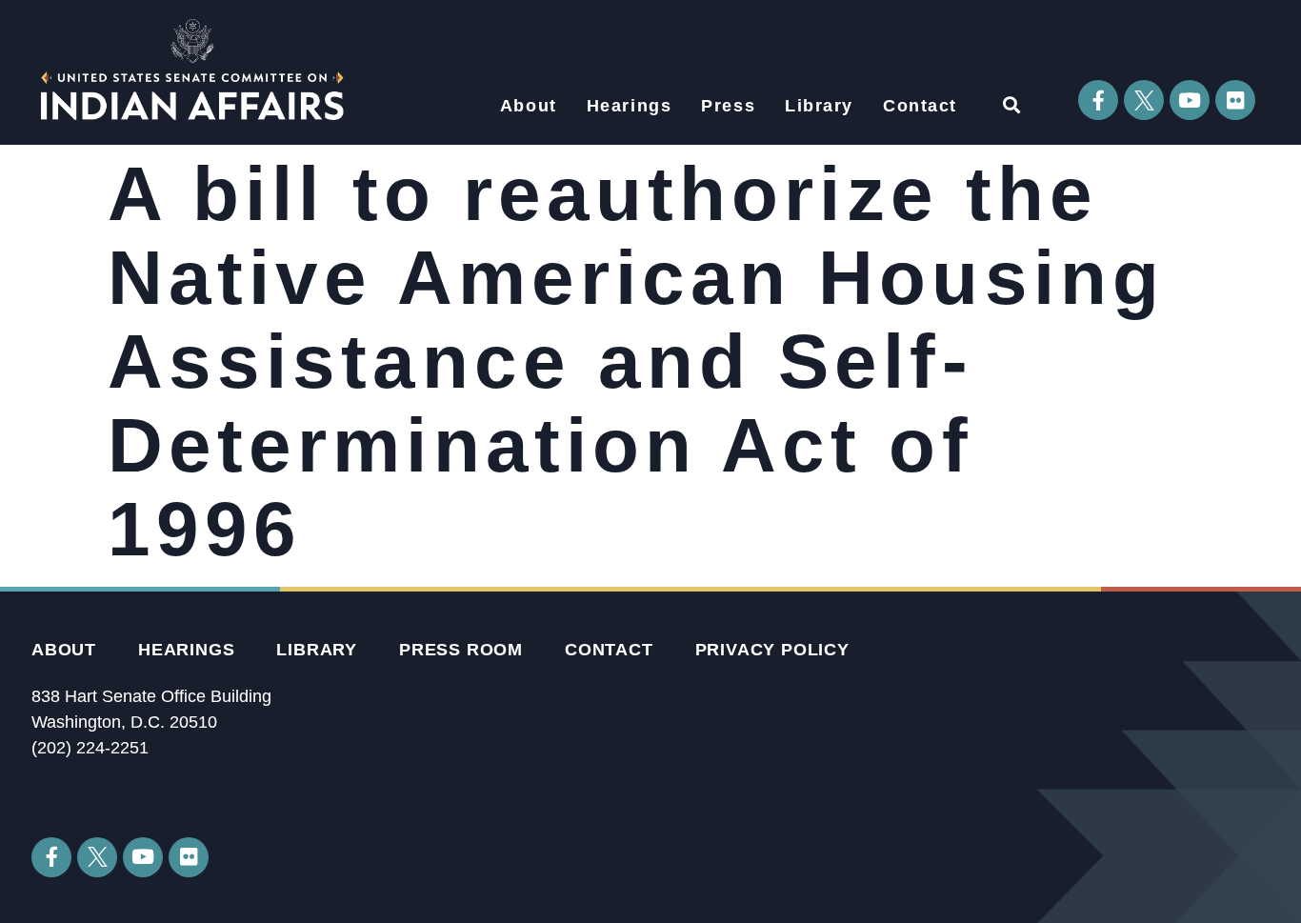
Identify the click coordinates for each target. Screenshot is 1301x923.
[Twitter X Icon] (1144, 100)
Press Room (461, 649)
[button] (1011, 104)
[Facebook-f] (1098, 100)
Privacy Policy (772, 649)
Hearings (629, 105)
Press (728, 105)
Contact (920, 105)
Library (819, 105)
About (528, 105)
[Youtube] (1190, 100)
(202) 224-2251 (90, 747)
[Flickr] (1235, 100)
